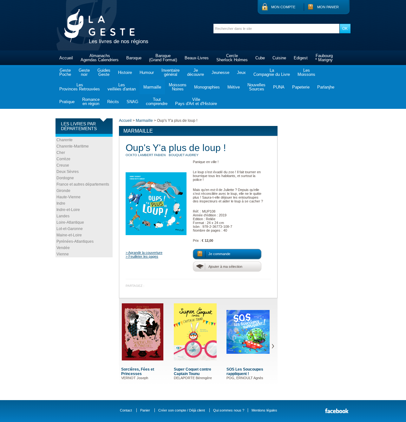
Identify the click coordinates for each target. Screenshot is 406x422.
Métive (233, 87)
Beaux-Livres (197, 58)
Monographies (207, 87)
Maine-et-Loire (69, 235)
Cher (60, 152)
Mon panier (328, 7)
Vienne (62, 254)
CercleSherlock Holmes (232, 57)
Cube (260, 58)
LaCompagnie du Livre (271, 72)
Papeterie (301, 87)
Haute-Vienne (68, 197)
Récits (113, 101)
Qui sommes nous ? (228, 410)
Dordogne (65, 178)
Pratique (67, 101)
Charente (64, 140)
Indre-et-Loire (68, 210)
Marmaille (152, 87)
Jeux (241, 72)
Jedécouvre (195, 72)
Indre (60, 203)
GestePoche (65, 72)
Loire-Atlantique (70, 222)
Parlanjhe (325, 87)
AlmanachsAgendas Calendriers (100, 57)
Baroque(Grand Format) (163, 57)
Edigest (301, 58)
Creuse (62, 165)
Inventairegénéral (170, 72)
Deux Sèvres (67, 171)
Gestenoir (84, 72)
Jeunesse (220, 72)
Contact (126, 410)
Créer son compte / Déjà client (181, 410)
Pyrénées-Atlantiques (75, 241)
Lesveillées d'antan (122, 86)
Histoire (125, 72)
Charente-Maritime (72, 146)
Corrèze (63, 159)
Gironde (63, 190)
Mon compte (283, 7)
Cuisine (279, 58)
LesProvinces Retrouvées (79, 86)
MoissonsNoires (178, 86)
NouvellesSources (256, 86)
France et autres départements (82, 184)
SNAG (132, 101)
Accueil (66, 58)
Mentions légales (264, 410)
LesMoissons (306, 72)
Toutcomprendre (156, 101)
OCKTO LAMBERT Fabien (146, 155)
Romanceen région (91, 101)
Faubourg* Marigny (324, 57)
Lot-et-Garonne (69, 229)
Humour (147, 72)
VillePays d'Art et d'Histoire (196, 101)
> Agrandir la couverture (144, 252)
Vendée (63, 248)
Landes (62, 216)
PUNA (279, 87)
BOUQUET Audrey (184, 155)
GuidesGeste (103, 72)
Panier (145, 410)
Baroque (133, 58)
